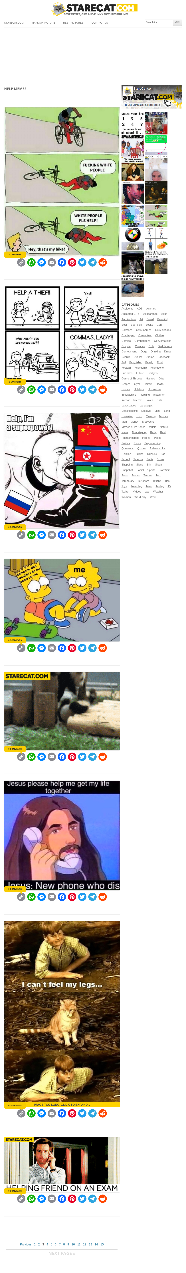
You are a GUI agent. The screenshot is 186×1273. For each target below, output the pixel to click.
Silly (149, 464)
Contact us (100, 22)
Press (137, 443)
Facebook (164, 357)
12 (84, 1244)
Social (140, 470)
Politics (126, 443)
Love (139, 416)
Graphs (126, 384)
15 (102, 1244)
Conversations (162, 340)
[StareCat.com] (93, 9)
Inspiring (145, 394)
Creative (140, 346)
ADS (140, 308)
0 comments (15, 527)
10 (73, 1244)
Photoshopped (130, 437)
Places (146, 437)
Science (138, 459)
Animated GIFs (131, 313)
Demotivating (129, 351)
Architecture (129, 319)
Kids (159, 400)
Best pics (136, 324)
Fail (124, 362)
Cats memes (143, 330)
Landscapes (129, 405)
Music (152, 426)
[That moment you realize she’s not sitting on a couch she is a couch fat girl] (133, 169)
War (147, 491)
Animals (151, 308)
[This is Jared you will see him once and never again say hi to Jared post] (156, 262)
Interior (126, 400)
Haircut (148, 384)
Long (167, 410)
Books (149, 324)
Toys (124, 486)
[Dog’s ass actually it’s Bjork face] (156, 169)
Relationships (158, 448)
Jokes (149, 400)
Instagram (159, 394)
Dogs (144, 351)
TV (169, 486)
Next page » (62, 1253)
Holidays (139, 389)
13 (90, 1244)
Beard (150, 319)
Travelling (136, 486)
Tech (158, 475)
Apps (164, 313)
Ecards (126, 357)
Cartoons (127, 330)
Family (149, 362)
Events (138, 357)
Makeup (150, 416)
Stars (125, 475)
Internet (137, 400)
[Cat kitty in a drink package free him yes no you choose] (156, 123)
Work (153, 497)
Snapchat (127, 470)
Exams (150, 357)
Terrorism (143, 480)
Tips (167, 480)
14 (96, 1244)
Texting (157, 480)
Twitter (125, 491)
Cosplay (126, 346)
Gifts (161, 378)
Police (157, 437)
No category (139, 432)
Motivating (148, 421)
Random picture (43, 22)
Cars (160, 324)
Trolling (160, 486)
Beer (124, 324)
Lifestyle (146, 410)
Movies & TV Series (133, 426)
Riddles (139, 453)
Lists (157, 410)
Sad (163, 453)
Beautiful (162, 319)
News (125, 432)
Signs (139, 464)
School (126, 459)
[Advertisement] (93, 55)
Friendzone (157, 367)
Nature (164, 426)
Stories (136, 475)
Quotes (141, 448)
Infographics (129, 394)
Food (160, 362)
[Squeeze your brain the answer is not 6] (133, 123)
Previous (25, 1244)
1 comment (15, 255)
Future (140, 373)
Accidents (127, 308)
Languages (146, 405)
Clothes (159, 335)
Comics (126, 340)
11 (78, 1244)
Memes (163, 416)
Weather (158, 491)
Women (126, 497)
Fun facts (127, 373)
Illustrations (154, 389)
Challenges (128, 335)
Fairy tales (135, 362)
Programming (152, 443)
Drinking (156, 351)
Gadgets (152, 373)
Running (152, 453)
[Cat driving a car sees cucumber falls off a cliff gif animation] (133, 262)
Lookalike (127, 416)
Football (126, 367)
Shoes (160, 459)
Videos (137, 491)
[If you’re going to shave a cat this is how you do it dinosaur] (133, 285)
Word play (140, 497)
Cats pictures (163, 330)
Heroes (126, 389)
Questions (128, 448)
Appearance (150, 313)
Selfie (150, 459)
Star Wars (165, 470)
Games (150, 378)
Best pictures (73, 22)
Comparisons (142, 340)
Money (134, 421)
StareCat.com (14, 22)
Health (159, 384)
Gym (137, 384)
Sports (151, 470)
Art (141, 319)
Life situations (130, 410)
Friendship (140, 367)
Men (124, 421)
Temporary (128, 480)
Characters (145, 335)
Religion (126, 453)
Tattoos (147, 475)
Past (163, 432)
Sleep (158, 464)
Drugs (167, 351)
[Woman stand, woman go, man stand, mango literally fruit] (156, 239)
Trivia (149, 486)
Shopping (127, 464)
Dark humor (165, 346)
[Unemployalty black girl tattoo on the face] (133, 192)
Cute (151, 346)
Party (153, 432)
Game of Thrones (132, 378)
